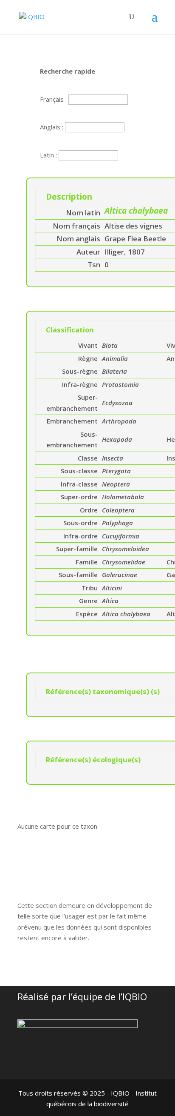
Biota (110, 345)
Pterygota (116, 470)
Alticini (112, 588)
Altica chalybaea (126, 614)
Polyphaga (117, 522)
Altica (110, 600)
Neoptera (116, 484)
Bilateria (114, 371)
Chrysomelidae (123, 562)
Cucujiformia (120, 536)
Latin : (49, 155)
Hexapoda (117, 439)
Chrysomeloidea (125, 548)
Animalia (115, 358)
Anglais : (52, 127)
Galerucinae (119, 574)
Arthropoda (119, 421)
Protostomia (120, 384)
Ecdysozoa (117, 402)
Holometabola (123, 496)
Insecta (112, 458)
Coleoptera (118, 510)
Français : (54, 99)
